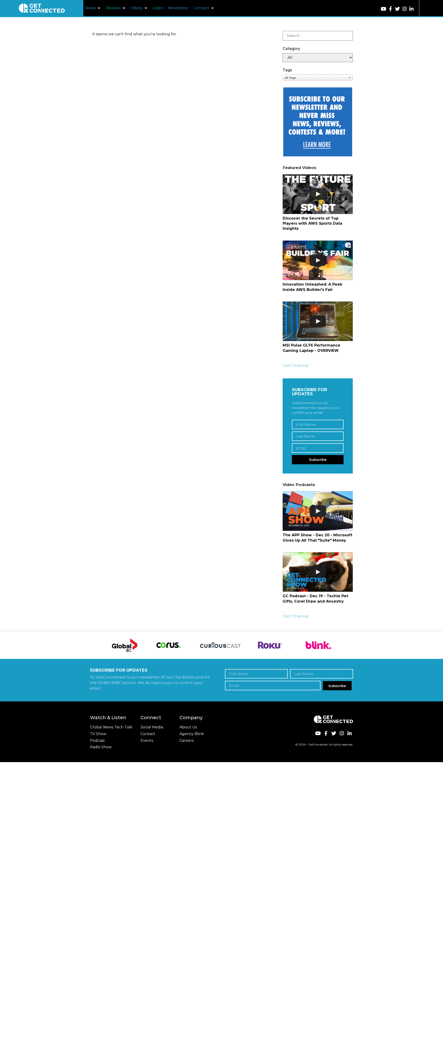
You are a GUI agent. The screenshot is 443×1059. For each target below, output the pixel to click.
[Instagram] (404, 9)
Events (147, 740)
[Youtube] (383, 9)
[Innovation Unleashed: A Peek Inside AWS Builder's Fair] (318, 260)
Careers (187, 740)
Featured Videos (299, 167)
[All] (318, 57)
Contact (148, 734)
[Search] (318, 36)
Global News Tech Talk (111, 727)
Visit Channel (296, 365)
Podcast (97, 740)
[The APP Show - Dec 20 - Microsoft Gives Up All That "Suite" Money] (318, 511)
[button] (93, 8)
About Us (188, 727)
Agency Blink (192, 734)
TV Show (98, 734)
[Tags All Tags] (318, 77)
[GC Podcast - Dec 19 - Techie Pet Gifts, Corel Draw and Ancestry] (318, 572)
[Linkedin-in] (411, 9)
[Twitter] (397, 9)
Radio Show (101, 747)
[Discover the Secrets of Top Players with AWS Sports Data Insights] (318, 194)
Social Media (152, 727)
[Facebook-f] (390, 9)
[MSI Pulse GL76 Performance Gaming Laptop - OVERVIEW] (318, 321)
